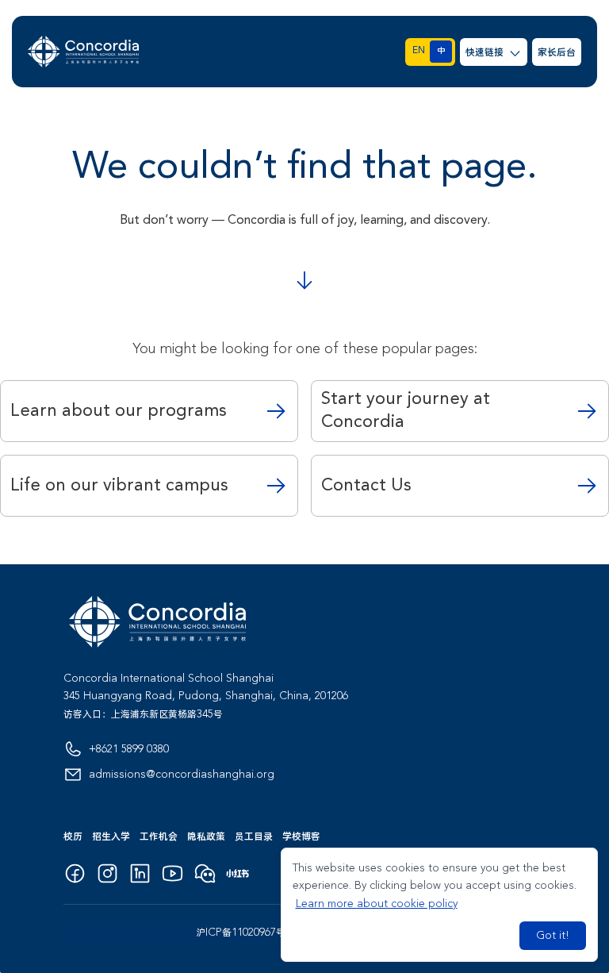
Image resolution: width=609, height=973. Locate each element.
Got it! (552, 935)
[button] (494, 52)
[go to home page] (83, 52)
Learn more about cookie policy (377, 904)
